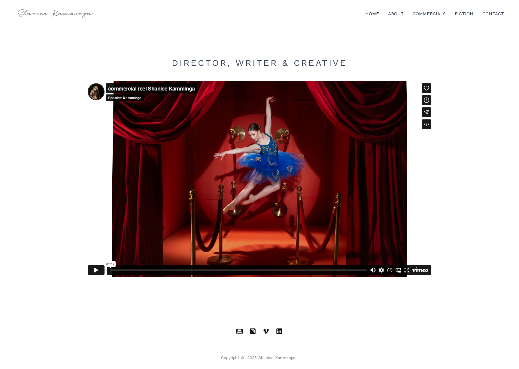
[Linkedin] (279, 331)
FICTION (464, 14)
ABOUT (396, 14)
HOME (372, 14)
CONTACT (493, 14)
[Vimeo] (266, 331)
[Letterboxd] (239, 331)
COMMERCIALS (429, 14)
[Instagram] (253, 331)
